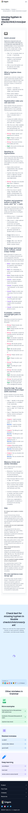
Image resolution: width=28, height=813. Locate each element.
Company (4, 792)
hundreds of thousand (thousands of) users (12, 716)
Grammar (13, 9)
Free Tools (4, 789)
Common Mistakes (5, 9)
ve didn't (4, 740)
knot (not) (4, 770)
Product (3, 785)
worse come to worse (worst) (10, 774)
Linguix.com (16, 810)
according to (5, 766)
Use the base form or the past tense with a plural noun (11, 711)
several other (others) (8, 744)
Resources (4, 796)
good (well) (5, 748)
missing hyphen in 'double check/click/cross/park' (15, 11)
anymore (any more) (7, 721)
